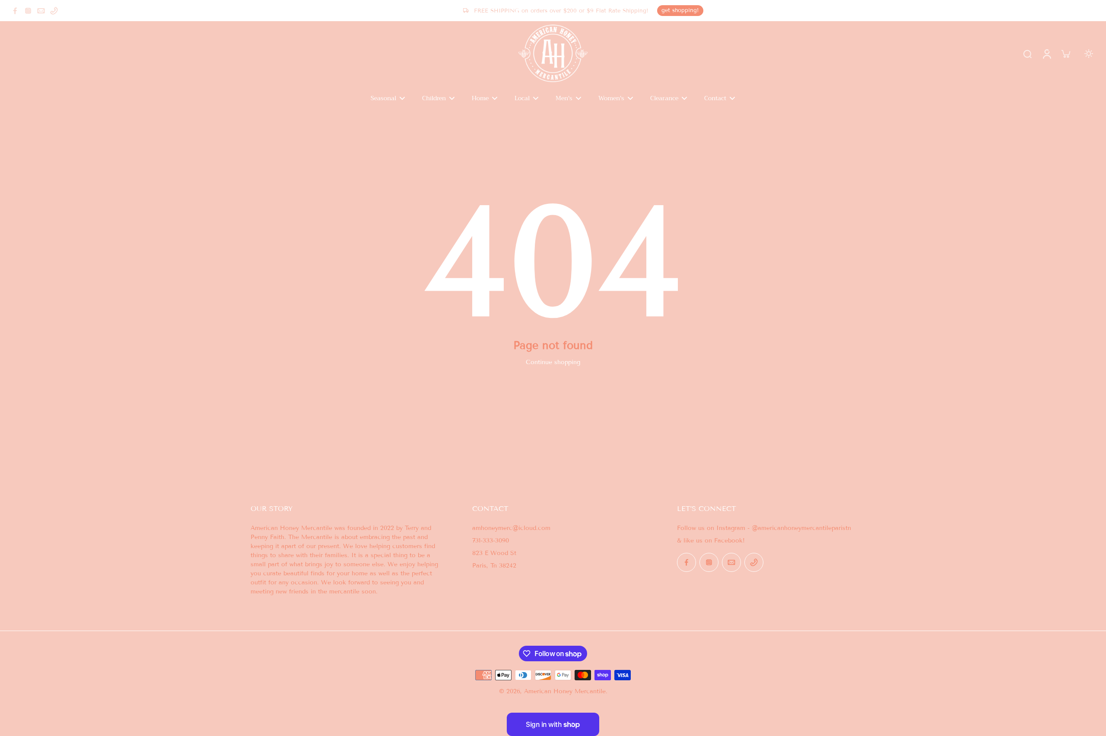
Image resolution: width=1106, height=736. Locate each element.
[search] (1027, 53)
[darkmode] (1088, 53)
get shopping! (680, 10)
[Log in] (1046, 53)
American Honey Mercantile (565, 691)
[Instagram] (28, 11)
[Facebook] (15, 11)
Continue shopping (553, 362)
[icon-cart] (1065, 53)
